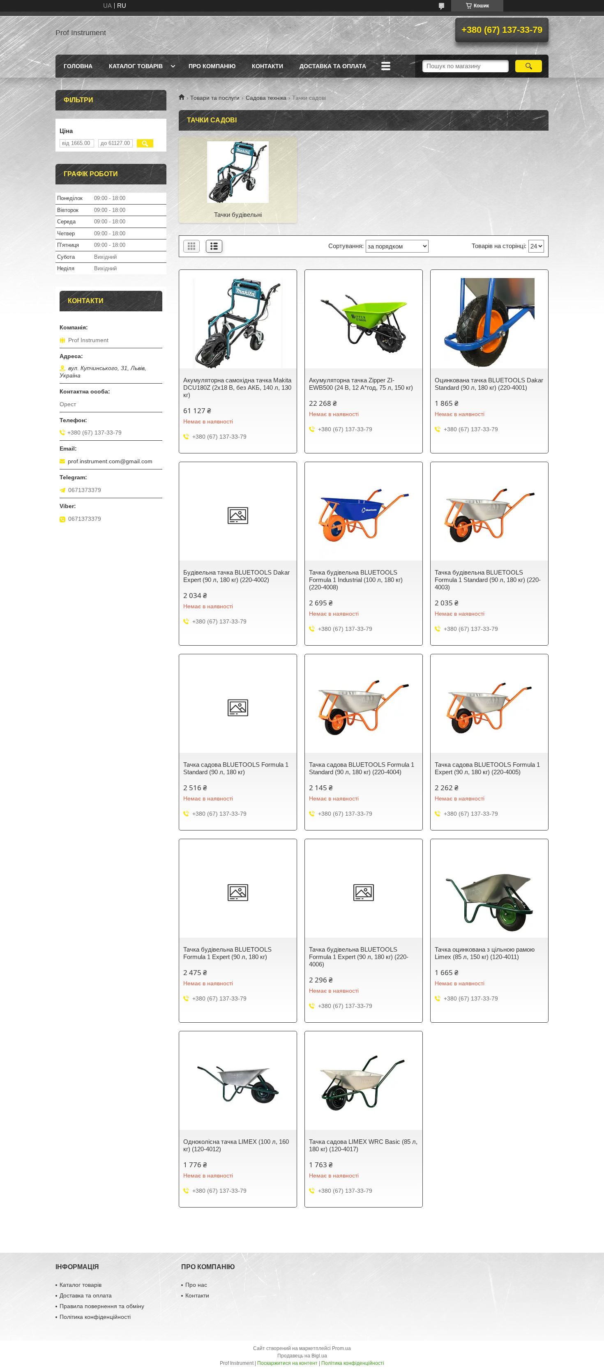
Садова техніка (266, 97)
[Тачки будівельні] (238, 172)
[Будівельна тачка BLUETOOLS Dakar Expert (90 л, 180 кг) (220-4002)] (238, 515)
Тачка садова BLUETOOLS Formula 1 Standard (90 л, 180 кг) (235, 768)
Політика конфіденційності (95, 1316)
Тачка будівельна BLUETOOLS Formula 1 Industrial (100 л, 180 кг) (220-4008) (356, 580)
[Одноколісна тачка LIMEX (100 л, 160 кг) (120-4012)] (238, 1085)
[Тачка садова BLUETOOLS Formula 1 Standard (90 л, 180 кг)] (238, 707)
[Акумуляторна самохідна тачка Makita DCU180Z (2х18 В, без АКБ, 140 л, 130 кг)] (238, 323)
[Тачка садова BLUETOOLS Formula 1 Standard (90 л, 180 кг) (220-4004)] (363, 707)
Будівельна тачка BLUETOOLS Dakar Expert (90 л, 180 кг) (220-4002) (236, 576)
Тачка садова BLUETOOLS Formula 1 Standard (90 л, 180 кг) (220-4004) (361, 768)
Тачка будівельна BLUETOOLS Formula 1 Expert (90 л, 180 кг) (227, 953)
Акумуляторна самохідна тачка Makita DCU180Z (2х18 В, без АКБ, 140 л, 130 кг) (237, 387)
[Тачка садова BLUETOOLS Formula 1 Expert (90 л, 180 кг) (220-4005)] (489, 707)
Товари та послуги (215, 97)
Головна (78, 66)
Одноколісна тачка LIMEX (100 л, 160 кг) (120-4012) (236, 1145)
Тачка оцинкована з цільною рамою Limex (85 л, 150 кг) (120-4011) (485, 953)
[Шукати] (528, 66)
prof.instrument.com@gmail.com (110, 461)
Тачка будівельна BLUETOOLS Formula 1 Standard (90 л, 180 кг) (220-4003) (488, 580)
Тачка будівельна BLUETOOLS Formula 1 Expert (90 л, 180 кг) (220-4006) (358, 957)
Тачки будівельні (238, 214)
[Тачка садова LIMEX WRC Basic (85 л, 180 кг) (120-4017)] (363, 1085)
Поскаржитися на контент (287, 1363)
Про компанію (212, 66)
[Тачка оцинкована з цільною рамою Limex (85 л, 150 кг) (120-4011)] (489, 892)
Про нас (196, 1284)
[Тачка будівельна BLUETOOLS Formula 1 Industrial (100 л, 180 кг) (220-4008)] (363, 515)
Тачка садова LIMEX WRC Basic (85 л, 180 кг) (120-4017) (363, 1145)
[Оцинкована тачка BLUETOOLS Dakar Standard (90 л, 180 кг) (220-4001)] (489, 323)
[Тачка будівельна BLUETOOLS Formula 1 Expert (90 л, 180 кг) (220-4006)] (363, 892)
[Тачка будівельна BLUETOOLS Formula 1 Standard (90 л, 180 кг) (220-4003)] (489, 515)
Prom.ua (341, 1348)
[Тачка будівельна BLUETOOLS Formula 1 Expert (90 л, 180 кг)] (238, 892)
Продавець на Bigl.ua (302, 1356)
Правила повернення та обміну (102, 1306)
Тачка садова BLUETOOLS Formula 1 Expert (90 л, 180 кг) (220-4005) (487, 768)
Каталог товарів (136, 66)
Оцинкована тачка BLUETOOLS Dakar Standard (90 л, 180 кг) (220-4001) (489, 384)
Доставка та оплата (333, 66)
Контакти (267, 66)
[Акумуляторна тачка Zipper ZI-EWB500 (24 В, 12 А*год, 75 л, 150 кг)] (363, 323)
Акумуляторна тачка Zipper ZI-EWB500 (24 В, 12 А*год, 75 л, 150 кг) (361, 384)
